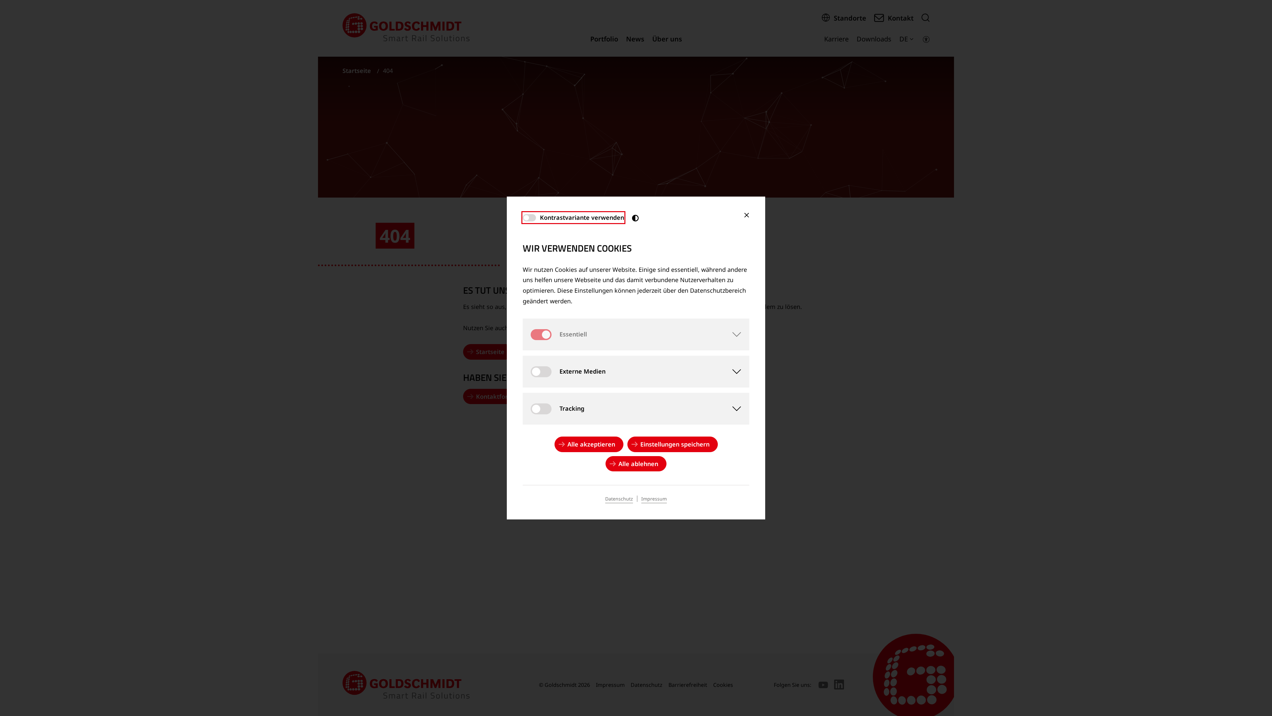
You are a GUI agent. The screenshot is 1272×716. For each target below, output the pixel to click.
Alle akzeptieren (591, 444)
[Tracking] (733, 409)
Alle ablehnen (638, 464)
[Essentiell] (733, 334)
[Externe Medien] (733, 372)
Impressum (654, 499)
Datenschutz (619, 499)
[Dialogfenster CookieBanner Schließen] (747, 215)
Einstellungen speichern (675, 444)
